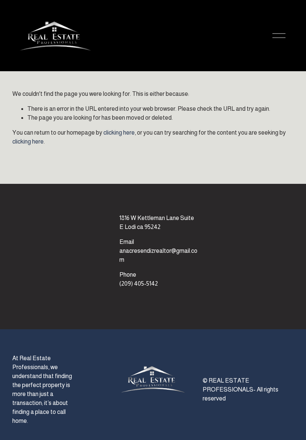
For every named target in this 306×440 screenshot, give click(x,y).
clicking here (119, 132)
